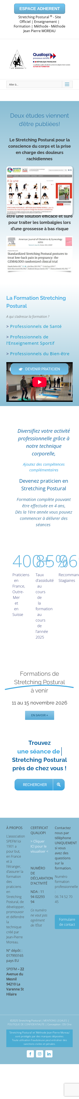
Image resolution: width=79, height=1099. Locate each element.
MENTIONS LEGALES (55, 1012)
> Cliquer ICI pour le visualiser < (39, 838)
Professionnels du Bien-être (40, 353)
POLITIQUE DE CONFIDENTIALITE (26, 1016)
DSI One (67, 1016)
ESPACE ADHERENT (39, 8)
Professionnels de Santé (36, 326)
